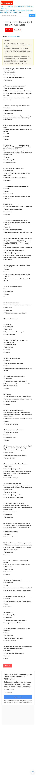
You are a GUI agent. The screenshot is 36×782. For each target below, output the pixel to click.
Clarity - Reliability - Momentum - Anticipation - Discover (17, 94)
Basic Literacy (21, 10)
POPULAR (30, 6)
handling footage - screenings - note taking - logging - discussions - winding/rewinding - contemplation (17, 117)
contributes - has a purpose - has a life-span (18, 305)
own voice (8, 212)
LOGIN (6, 8)
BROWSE (11, 6)
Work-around (9, 194)
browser (7, 272)
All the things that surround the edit (15, 177)
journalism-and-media (14, 36)
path (6, 289)
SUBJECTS (4, 6)
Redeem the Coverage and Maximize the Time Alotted (17, 130)
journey (7, 157)
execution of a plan (10, 492)
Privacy (10, 12)
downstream (8, 80)
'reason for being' (10, 75)
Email (19, 12)
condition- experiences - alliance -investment (18, 206)
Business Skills (4, 10)
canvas (7, 269)
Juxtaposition (9, 113)
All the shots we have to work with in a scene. (18, 91)
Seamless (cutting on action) (13, 110)
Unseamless (8, 310)
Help (5, 12)
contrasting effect (10, 72)
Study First (17, 30)
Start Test (9, 30)
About (1, 12)
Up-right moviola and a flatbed (14, 88)
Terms (15, 12)
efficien (7, 136)
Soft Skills (13, 10)
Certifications (29, 10)
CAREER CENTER (20, 6)
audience (7, 108)
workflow (7, 134)
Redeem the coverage (11, 424)
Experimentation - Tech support (14, 77)
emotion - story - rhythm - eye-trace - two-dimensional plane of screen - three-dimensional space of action (17, 152)
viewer (7, 139)
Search (32, 15)
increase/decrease (10, 162)
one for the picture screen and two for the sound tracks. (16, 99)
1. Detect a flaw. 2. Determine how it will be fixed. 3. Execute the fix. (17, 384)
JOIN (2, 8)
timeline (7, 352)
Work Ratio (8, 307)
